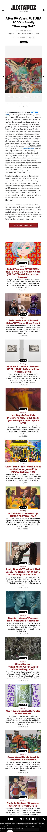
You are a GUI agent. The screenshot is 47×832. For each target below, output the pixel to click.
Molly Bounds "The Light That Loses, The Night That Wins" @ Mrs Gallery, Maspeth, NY (23, 572)
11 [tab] (20, 106)
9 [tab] (36, 104)
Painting (23, 266)
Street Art (23, 708)
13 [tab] (27, 106)
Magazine (23, 318)
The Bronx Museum (27, 148)
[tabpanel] (23, 74)
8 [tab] (32, 104)
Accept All (10, 831)
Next (44, 77)
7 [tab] (29, 104)
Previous (3, 77)
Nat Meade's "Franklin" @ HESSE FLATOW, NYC (23, 514)
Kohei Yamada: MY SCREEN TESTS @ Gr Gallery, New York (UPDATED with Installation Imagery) (23, 273)
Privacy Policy (19, 828)
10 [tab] (40, 104)
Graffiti (31, 38)
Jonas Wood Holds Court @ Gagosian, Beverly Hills (23, 758)
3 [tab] (14, 104)
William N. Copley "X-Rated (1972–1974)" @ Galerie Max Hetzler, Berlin (23, 369)
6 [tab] (25, 104)
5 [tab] (21, 104)
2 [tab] (11, 104)
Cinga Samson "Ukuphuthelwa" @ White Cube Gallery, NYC (23, 667)
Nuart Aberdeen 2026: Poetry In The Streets (23, 712)
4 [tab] (18, 104)
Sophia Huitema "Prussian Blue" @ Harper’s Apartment (23, 619)
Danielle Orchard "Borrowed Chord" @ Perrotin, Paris (23, 804)
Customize (3, 831)
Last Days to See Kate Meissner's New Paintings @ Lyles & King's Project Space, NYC (23, 419)
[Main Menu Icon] (3, 10)
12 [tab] (23, 106)
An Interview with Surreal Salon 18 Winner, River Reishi (23, 321)
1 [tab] (7, 104)
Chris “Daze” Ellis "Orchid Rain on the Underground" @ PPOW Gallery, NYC (23, 469)
